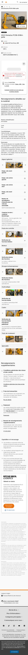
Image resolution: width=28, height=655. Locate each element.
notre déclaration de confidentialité (12, 647)
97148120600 (7, 431)
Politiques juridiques (21, 630)
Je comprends (14, 651)
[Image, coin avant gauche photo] (24, 171)
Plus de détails (7, 400)
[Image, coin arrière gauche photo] (24, 178)
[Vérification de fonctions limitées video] (24, 240)
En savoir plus (11, 510)
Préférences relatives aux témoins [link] (14, 631)
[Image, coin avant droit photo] (24, 192)
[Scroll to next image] (25, 165)
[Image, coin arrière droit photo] (24, 185)
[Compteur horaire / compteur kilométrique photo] (24, 213)
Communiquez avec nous (11, 603)
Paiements (6, 415)
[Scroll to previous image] (2, 165)
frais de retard (10, 411)
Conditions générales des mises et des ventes (13, 385)
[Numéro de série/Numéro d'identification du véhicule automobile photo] (24, 199)
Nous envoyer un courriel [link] (8, 505)
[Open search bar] (17, 2)
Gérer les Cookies (20, 646)
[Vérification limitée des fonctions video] (24, 257)
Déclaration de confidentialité (8, 630)
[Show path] (7, 6)
